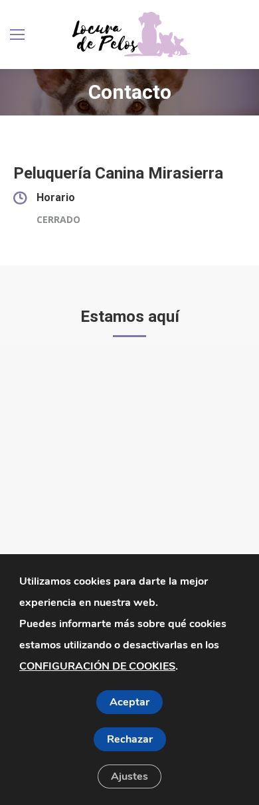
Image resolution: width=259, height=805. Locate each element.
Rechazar (130, 739)
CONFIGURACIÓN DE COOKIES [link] (97, 666)
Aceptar (129, 702)
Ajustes (129, 776)
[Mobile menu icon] (17, 34)
